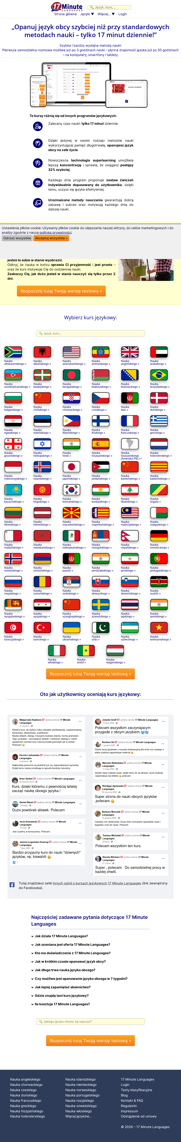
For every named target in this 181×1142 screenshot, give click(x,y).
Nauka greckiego (23, 1106)
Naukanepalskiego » (130, 546)
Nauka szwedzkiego (81, 1106)
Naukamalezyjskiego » (131, 523)
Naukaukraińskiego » (72, 638)
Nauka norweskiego (80, 1090)
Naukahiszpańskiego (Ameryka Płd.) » (131, 455)
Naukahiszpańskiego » (102, 454)
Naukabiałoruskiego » (101, 385)
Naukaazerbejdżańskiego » (17, 385)
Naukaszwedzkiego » (101, 615)
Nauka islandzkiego (80, 1079)
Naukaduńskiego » (157, 408)
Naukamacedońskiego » (74, 523)
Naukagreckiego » (157, 431)
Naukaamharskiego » (101, 362)
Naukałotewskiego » (42, 523)
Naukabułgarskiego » (13, 408)
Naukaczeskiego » (99, 408)
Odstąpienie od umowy (139, 1116)
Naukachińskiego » (41, 408)
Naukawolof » (81, 661)
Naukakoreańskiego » (72, 500)
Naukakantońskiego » (130, 477)
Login (122, 14)
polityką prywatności (55, 233)
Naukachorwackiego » (72, 408)
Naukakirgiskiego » (41, 500)
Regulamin (129, 1106)
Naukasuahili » (155, 592)
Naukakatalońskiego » (160, 477)
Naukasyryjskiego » (41, 615)
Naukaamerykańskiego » (74, 362)
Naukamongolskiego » (102, 546)
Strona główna (65, 14)
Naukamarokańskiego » (44, 546)
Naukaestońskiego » (42, 431)
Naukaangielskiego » (130, 362)
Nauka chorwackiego (26, 1085)
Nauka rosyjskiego (79, 1101)
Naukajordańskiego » (101, 477)
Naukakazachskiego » (14, 500)
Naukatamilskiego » (158, 615)
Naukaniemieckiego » (159, 546)
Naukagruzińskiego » (13, 454)
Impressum (129, 1111)
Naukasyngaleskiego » (14, 615)
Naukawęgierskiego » (115, 661)
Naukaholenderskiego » (161, 454)
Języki (85, 14)
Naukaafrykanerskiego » (15, 362)
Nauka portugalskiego (82, 1095)
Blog (124, 1095)
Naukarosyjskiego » (12, 592)
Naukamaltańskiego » (13, 546)
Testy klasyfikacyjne (136, 1090)
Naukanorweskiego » (13, 569)
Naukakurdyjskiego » (101, 500)
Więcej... (104, 14)
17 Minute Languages (137, 1079)
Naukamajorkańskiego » (103, 523)
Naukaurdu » (96, 638)
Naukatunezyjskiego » (14, 638)
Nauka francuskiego (25, 1101)
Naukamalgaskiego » (159, 523)
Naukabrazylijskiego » (160, 385)
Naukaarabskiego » (158, 362)
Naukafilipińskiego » (71, 431)
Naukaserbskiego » (71, 592)
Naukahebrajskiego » (42, 454)
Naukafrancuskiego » (130, 431)
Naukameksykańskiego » (74, 546)
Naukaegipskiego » (12, 431)
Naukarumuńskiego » (42, 592)
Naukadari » (125, 408)
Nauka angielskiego (25, 1079)
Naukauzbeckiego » (129, 638)
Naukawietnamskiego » (160, 638)
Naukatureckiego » (41, 638)
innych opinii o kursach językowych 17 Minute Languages (97, 883)
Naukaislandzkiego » (42, 477)
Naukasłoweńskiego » (131, 592)
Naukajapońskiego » (71, 477)
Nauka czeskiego (23, 1090)
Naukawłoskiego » (55, 661)
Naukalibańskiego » (129, 500)
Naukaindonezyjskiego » (15, 477)
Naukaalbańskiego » (42, 362)
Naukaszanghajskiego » (74, 615)
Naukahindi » (67, 454)
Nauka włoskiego (78, 1111)
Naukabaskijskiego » (42, 385)
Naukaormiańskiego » (43, 569)
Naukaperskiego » (128, 569)
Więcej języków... (78, 1116)
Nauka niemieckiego (81, 1085)
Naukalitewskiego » (12, 523)
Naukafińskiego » (98, 431)
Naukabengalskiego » (72, 385)
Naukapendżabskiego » (102, 569)
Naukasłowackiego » (101, 592)
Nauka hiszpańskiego (26, 1111)
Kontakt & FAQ (132, 1101)
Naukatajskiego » (128, 615)
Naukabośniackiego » (130, 385)
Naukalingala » (155, 500)
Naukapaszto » (68, 569)
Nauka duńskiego (23, 1095)
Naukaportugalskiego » (160, 569)
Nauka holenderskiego (27, 1116)
